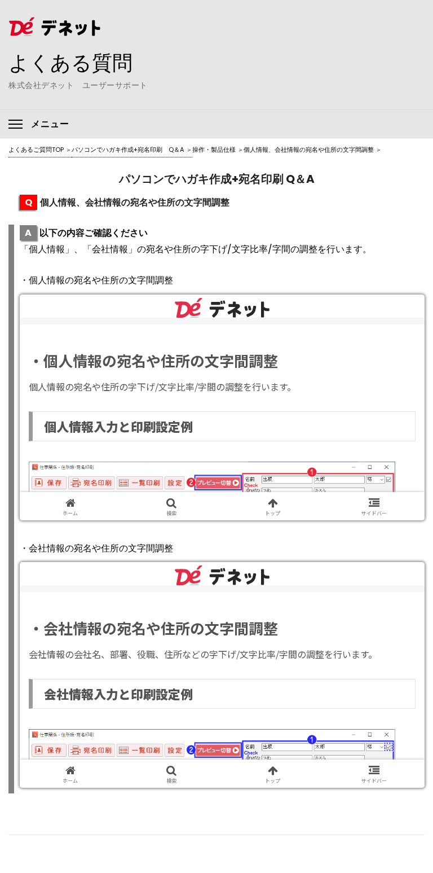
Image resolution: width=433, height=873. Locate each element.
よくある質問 (70, 62)
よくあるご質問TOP (36, 149)
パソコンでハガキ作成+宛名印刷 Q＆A (128, 149)
